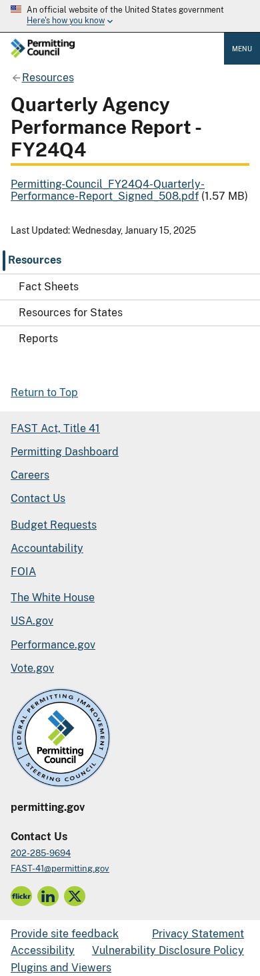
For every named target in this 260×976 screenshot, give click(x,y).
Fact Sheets (49, 286)
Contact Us (38, 498)
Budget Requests (54, 525)
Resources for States (71, 312)
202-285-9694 (41, 853)
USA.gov (32, 620)
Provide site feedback (65, 933)
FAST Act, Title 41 (55, 428)
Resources (34, 260)
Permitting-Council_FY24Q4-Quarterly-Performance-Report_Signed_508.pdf (108, 190)
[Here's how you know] (130, 16)
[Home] (43, 49)
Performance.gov (53, 644)
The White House (53, 597)
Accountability (47, 548)
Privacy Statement (198, 933)
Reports (38, 338)
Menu (242, 49)
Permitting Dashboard (65, 451)
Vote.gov (32, 668)
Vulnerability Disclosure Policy (168, 950)
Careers (30, 475)
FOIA (23, 571)
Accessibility (43, 950)
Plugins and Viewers (61, 967)
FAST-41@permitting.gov (60, 868)
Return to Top (44, 392)
